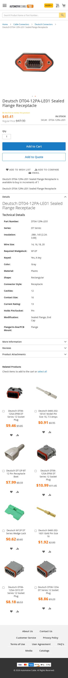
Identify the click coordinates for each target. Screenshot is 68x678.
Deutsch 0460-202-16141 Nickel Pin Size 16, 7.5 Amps (48, 413)
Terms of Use (17, 644)
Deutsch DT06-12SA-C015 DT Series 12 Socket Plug (16, 592)
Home (5, 24)
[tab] (34, 196)
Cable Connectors (21, 24)
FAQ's (61, 644)
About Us (27, 631)
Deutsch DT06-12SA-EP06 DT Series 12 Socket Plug (48, 475)
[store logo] (21, 6)
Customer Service (26, 637)
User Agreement (41, 644)
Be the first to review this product (16, 113)
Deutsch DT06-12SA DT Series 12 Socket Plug (48, 590)
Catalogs (44, 650)
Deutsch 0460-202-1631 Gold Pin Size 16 (48, 533)
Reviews (6, 347)
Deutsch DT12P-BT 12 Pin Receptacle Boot (16, 473)
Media (28, 650)
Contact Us (46, 631)
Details (6, 196)
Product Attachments (14, 354)
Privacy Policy (50, 637)
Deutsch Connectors (44, 24)
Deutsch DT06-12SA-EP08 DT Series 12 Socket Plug (16, 415)
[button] (48, 5)
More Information (12, 341)
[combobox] (34, 15)
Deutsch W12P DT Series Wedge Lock (16, 532)
